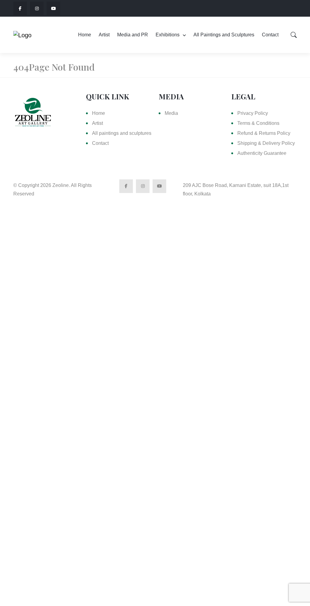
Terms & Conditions (258, 123)
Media (171, 113)
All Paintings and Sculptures (223, 34)
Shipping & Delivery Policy (266, 143)
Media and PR (132, 34)
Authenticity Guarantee (261, 153)
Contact (270, 34)
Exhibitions (168, 34)
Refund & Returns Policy (263, 133)
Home (84, 34)
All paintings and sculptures (121, 133)
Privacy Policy (252, 113)
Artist (104, 34)
